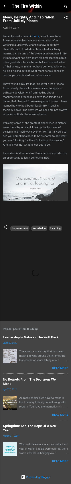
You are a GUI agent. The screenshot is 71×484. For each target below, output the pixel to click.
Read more (60, 368)
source (35, 36)
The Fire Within (27, 6)
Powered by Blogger (37, 477)
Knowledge (39, 228)
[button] (66, 18)
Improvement (20, 228)
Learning (55, 228)
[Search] (66, 7)
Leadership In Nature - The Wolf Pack (31, 337)
